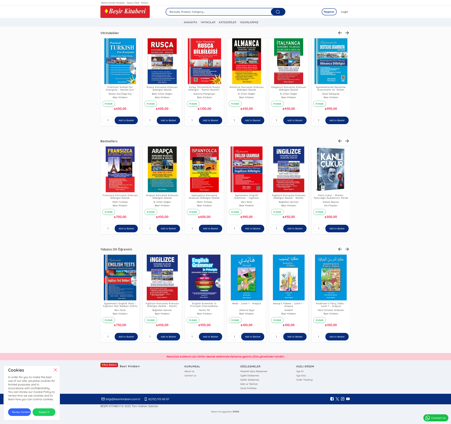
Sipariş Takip (133, 2)
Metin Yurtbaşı (120, 201)
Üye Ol (299, 371)
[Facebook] (332, 399)
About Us (189, 371)
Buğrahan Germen (288, 201)
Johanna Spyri (246, 310)
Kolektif (289, 310)
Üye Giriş (301, 375)
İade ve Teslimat (249, 383)
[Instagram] (342, 399)
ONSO (236, 411)
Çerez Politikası (248, 388)
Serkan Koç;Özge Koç (120, 93)
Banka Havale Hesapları (113, 2)
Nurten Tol (204, 310)
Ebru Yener (246, 201)
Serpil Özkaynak (330, 93)
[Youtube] (348, 399)
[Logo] (125, 12)
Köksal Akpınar (331, 201)
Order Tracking (304, 379)
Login (344, 11)
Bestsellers (109, 141)
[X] (337, 399)
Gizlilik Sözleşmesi (249, 379)
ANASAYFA (190, 22)
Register (329, 11)
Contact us (190, 375)
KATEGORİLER (227, 22)
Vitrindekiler (109, 33)
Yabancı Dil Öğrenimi (116, 249)
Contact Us (438, 418)
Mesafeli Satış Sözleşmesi (253, 371)
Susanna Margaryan (204, 93)
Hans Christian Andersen (331, 310)
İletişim (144, 2)
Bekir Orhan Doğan (162, 93)
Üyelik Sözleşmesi (249, 375)
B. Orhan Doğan (246, 93)
